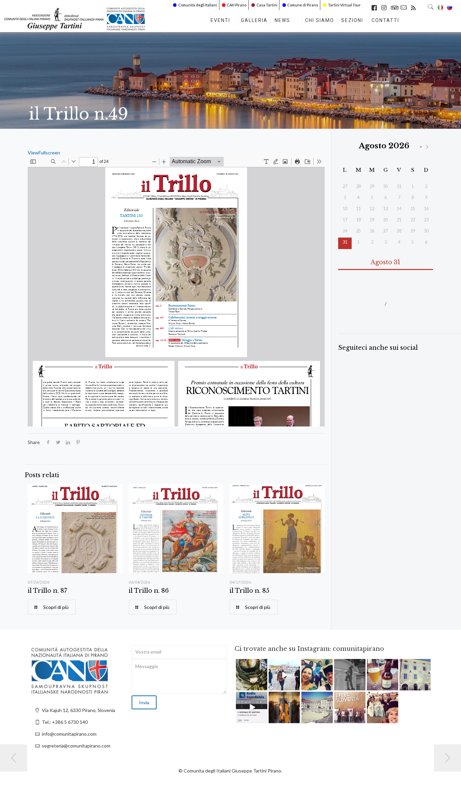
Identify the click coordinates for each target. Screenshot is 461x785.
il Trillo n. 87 (47, 590)
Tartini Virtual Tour (344, 5)
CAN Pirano (236, 5)
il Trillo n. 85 (249, 590)
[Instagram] (263, 686)
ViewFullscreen (44, 152)
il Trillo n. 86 (149, 590)
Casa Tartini (266, 5)
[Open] (251, 674)
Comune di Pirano (302, 5)
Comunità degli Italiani (197, 5)
